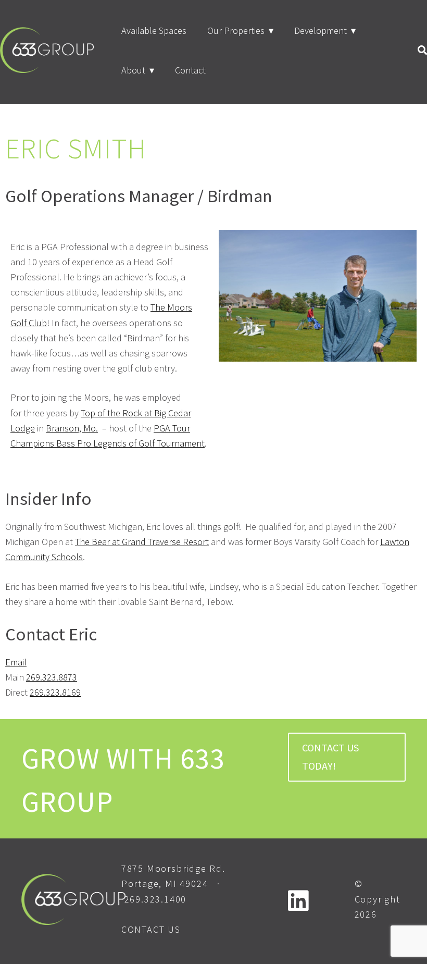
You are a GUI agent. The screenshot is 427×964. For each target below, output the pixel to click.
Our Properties (236, 30)
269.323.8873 (51, 677)
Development (320, 30)
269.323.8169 (55, 692)
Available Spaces (153, 30)
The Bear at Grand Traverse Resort (142, 542)
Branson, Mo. (72, 428)
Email (16, 662)
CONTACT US (151, 929)
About (133, 70)
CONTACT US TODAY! (330, 756)
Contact (190, 70)
